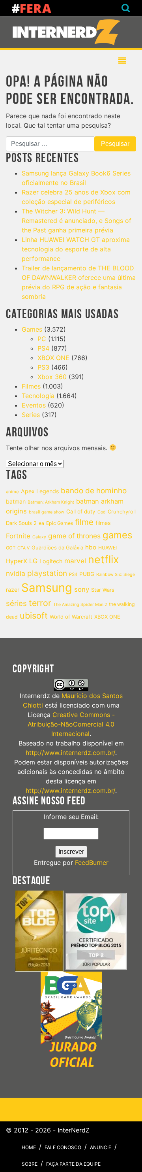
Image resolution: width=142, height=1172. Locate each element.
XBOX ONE (53, 358)
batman (16, 501)
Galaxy (39, 537)
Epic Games (59, 523)
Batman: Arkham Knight (51, 502)
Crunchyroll (122, 511)
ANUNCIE (100, 1147)
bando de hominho (94, 490)
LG (33, 561)
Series (31, 415)
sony (81, 589)
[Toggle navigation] (68, 32)
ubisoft (34, 615)
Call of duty (80, 511)
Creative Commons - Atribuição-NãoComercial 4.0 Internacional (71, 724)
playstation (47, 573)
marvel (75, 561)
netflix (103, 559)
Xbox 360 (52, 377)
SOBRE (29, 1164)
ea (41, 523)
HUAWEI (107, 548)
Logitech (50, 561)
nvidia (15, 573)
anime (12, 491)
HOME (29, 1147)
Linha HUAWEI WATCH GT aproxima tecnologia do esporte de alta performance (76, 249)
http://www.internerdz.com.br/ (70, 753)
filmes (102, 522)
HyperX (16, 561)
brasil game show (46, 512)
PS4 (43, 348)
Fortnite (18, 536)
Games (32, 329)
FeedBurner (91, 862)
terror (40, 603)
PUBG (86, 574)
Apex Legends (40, 491)
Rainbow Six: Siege (115, 574)
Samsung (46, 587)
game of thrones (74, 536)
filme (84, 522)
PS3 (43, 367)
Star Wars (102, 590)
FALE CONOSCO (63, 1147)
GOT (10, 548)
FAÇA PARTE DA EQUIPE (73, 1164)
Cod (101, 512)
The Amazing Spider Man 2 (80, 604)
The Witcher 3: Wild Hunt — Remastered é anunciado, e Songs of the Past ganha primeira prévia (76, 220)
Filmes (31, 386)
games (117, 535)
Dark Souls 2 (21, 523)
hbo (90, 547)
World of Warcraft (71, 616)
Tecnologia (38, 396)
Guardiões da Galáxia (57, 547)
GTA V (23, 548)
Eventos (34, 405)
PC (41, 339)
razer (12, 589)
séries (16, 603)
